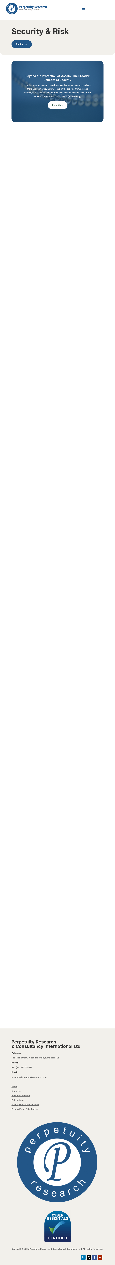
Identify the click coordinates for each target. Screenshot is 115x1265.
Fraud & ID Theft (34, 740)
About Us (16, 1091)
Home (14, 1086)
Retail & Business (47, 491)
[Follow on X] (89, 1257)
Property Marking (24, 522)
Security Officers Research (29, 664)
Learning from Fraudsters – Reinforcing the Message (43, 845)
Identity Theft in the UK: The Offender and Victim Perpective (48, 880)
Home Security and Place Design (32, 700)
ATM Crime (20, 557)
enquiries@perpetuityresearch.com (29, 1077)
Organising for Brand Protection (32, 593)
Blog (29, 393)
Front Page (32, 194)
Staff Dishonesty (23, 486)
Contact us (32, 1109)
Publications (44, 194)
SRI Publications (21, 198)
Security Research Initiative (87, 194)
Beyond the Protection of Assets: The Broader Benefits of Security (52, 189)
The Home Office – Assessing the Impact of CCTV (42, 952)
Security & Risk (67, 194)
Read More (57, 105)
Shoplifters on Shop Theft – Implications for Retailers (43, 628)
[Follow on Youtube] (100, 1257)
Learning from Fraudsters (28, 771)
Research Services (21, 1095)
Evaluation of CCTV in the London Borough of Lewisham (45, 916)
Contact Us (21, 44)
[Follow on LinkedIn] (83, 1257)
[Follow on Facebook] (94, 1257)
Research (54, 194)
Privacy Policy (18, 1109)
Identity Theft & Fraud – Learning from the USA (40, 735)
